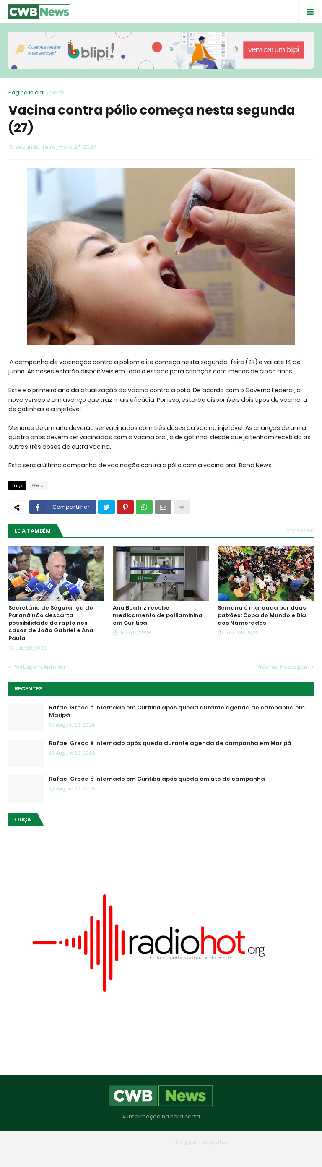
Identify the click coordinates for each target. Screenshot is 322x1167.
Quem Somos (137, 1154)
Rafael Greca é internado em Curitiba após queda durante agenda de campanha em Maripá (177, 711)
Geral (57, 92)
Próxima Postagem (283, 667)
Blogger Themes (148, 1142)
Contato (178, 1154)
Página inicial (26, 92)
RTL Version (214, 1154)
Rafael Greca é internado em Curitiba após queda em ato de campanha (157, 779)
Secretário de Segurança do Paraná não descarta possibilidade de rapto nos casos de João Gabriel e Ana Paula (50, 623)
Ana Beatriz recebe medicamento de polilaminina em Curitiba (158, 615)
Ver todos (300, 530)
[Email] (163, 507)
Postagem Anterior (39, 667)
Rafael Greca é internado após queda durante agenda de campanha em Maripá (170, 743)
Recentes (28, 689)
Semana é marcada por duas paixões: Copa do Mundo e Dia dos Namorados (262, 615)
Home (100, 1154)
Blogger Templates (202, 1142)
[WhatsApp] (144, 507)
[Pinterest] (125, 507)
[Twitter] (106, 507)
